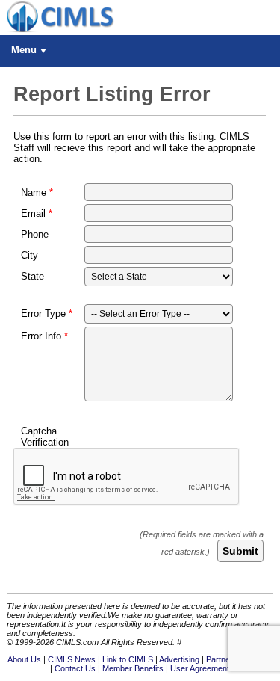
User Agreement (199, 668)
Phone (35, 234)
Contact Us (75, 668)
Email (33, 213)
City (29, 255)
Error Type (43, 313)
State (32, 276)
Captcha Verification (45, 436)
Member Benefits (133, 668)
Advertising (179, 659)
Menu (24, 49)
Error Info (41, 336)
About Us (24, 659)
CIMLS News (72, 659)
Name (33, 192)
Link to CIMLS (127, 659)
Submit (240, 551)
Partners (221, 659)
